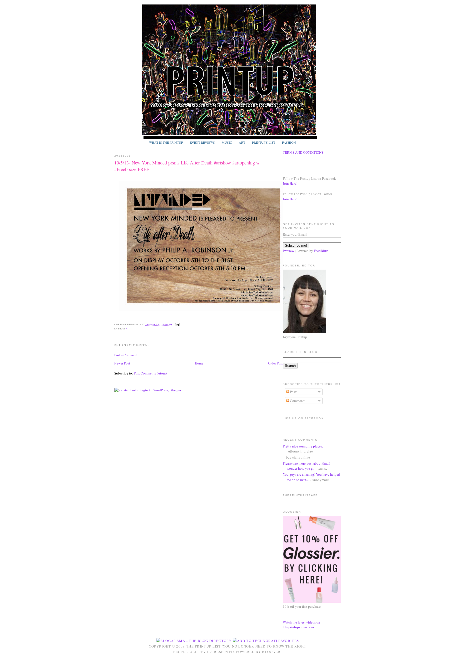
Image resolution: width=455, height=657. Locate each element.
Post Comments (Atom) (150, 373)
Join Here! (290, 183)
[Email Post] (177, 324)
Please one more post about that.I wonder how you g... (306, 466)
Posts (293, 391)
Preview (288, 250)
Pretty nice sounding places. (303, 446)
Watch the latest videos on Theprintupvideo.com (301, 624)
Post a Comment (125, 355)
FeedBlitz (321, 250)
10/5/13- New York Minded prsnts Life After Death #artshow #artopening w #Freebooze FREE (187, 165)
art (128, 328)
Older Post (275, 363)
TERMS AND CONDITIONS (303, 152)
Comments (297, 400)
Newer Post (122, 363)
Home (199, 363)
